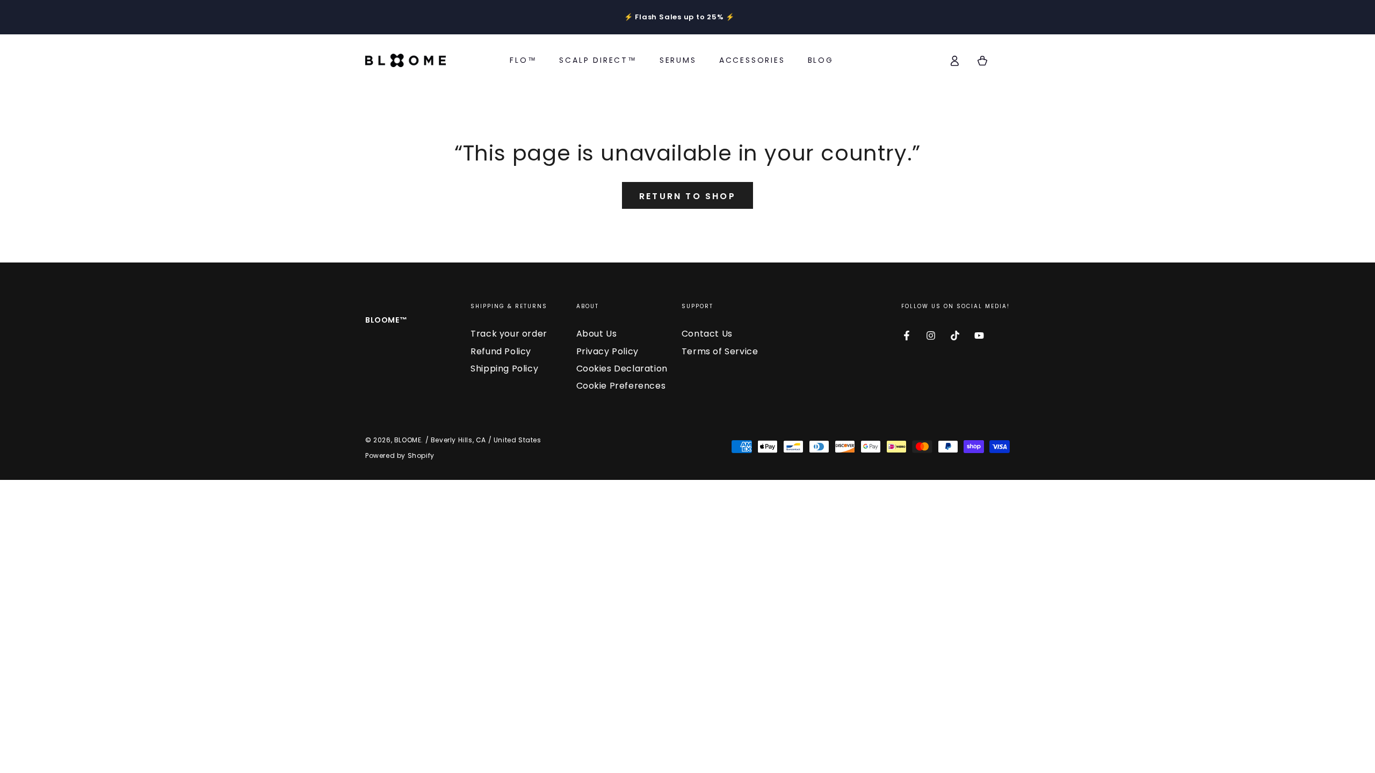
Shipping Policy (504, 368)
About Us (596, 333)
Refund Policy (501, 351)
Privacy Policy (607, 351)
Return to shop (687, 196)
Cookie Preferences (621, 386)
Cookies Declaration (622, 368)
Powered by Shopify (400, 455)
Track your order (509, 333)
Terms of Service (720, 351)
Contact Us (707, 333)
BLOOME (408, 439)
